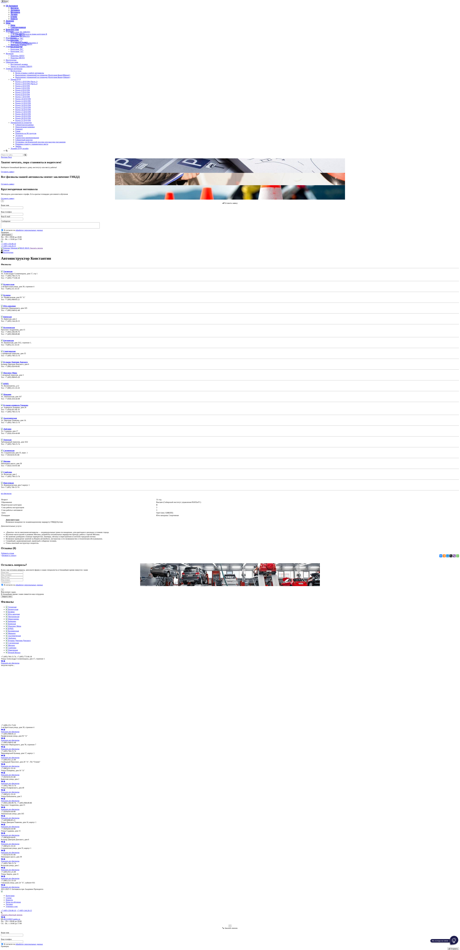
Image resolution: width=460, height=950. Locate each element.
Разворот (19, 129)
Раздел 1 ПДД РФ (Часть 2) (26, 84)
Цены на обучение (13, 902)
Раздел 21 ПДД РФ (23, 120)
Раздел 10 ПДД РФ (23, 99)
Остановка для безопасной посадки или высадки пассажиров (40, 142)
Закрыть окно (7, 596)
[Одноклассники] (444, 555)
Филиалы (10, 31)
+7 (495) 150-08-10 (8, 244)
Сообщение (5, 221)
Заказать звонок (36, 248)
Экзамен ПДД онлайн (20, 148)
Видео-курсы (16, 71)
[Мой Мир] (447, 555)
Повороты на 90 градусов (25, 133)
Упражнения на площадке (21, 123)
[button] (4, 157)
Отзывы (14, 16)
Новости (14, 18)
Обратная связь (12, 40)
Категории (10, 896)
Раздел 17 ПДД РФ (23, 112)
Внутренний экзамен (19, 42)
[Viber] (454, 555)
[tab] (11, 607)
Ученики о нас (12, 906)
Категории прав (12, 29)
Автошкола (15, 10)
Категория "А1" (17, 51)
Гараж (17, 131)
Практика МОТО (18, 36)
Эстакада (19, 135)
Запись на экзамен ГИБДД (21, 44)
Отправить (7, 235)
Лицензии (10, 21)
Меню (5, 1)
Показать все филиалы (10, 663)
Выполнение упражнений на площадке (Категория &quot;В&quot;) (42, 75)
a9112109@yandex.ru (11, 919)
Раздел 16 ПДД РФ (23, 110)
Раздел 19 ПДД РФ (23, 116)
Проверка (5, 232)
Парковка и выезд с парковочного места (31, 144)
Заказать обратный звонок (11, 915)
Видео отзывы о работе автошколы (29, 73)
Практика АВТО (17, 33)
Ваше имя (5, 205)
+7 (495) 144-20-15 (8, 246)
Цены (8, 23)
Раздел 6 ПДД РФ (22, 95)
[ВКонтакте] (440, 555)
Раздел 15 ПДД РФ (23, 107)
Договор (14, 14)
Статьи (9, 898)
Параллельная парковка (25, 127)
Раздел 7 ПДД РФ (22, 97)
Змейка (18, 146)
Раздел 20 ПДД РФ (23, 118)
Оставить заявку (7, 172)
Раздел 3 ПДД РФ (22, 88)
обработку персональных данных (29, 230)
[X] (450, 555)
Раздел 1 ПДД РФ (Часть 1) (26, 82)
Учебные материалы (14, 46)
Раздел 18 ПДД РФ (23, 114)
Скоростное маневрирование (27, 138)
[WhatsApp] (457, 555)
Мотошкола (15, 12)
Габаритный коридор (24, 140)
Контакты (15, 8)
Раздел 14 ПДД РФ (23, 105)
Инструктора (11, 38)
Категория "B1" (17, 49)
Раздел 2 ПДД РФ (22, 86)
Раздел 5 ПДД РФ (22, 92)
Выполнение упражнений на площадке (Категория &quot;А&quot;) (42, 77)
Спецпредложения (18, 27)
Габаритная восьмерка (24, 125)
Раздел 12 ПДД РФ (23, 103)
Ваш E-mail (5, 217)
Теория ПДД (16, 79)
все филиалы (6, 493)
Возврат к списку (9, 555)
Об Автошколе (12, 5)
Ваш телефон (6, 212)
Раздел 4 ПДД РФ (22, 90)
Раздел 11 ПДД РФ (23, 101)
